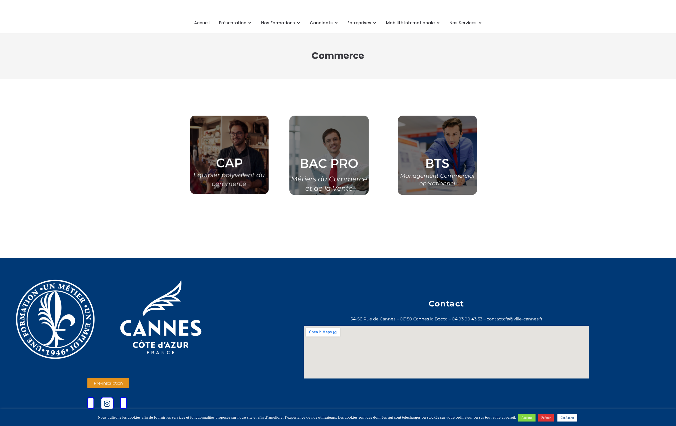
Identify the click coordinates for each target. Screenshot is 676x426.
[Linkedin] (123, 403)
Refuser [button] (546, 417)
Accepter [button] (527, 417)
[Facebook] (90, 403)
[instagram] (107, 403)
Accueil (202, 23)
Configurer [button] (567, 417)
